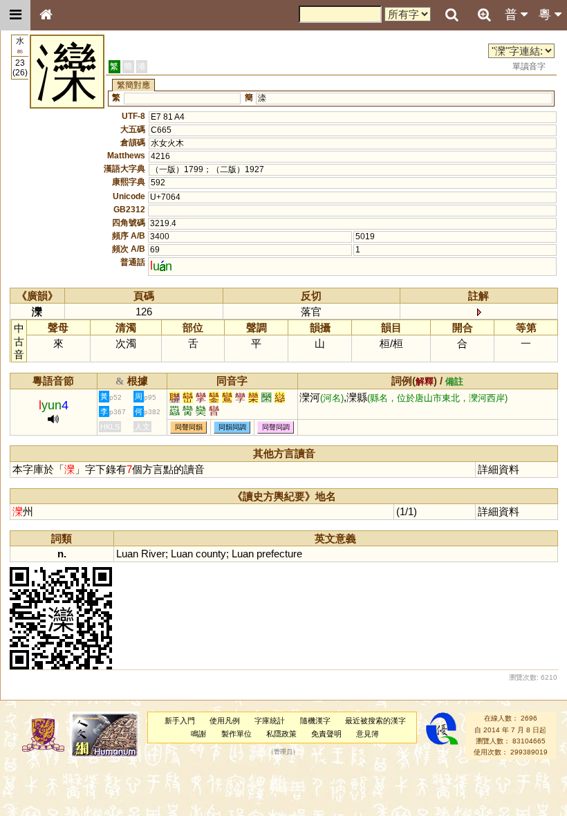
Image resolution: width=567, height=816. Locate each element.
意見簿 (367, 734)
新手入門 (180, 720)
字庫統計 (269, 720)
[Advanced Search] (484, 14)
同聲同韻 (189, 427)
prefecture (279, 553)
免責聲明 (326, 734)
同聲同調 (276, 427)
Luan (127, 553)
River (153, 553)
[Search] (451, 15)
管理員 (283, 752)
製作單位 (236, 734)
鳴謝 (198, 734)
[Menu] (15, 15)
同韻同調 (232, 427)
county (211, 553)
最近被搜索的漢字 (375, 720)
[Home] (45, 15)
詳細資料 (498, 469)
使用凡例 (225, 720)
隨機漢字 (315, 720)
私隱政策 (281, 734)
